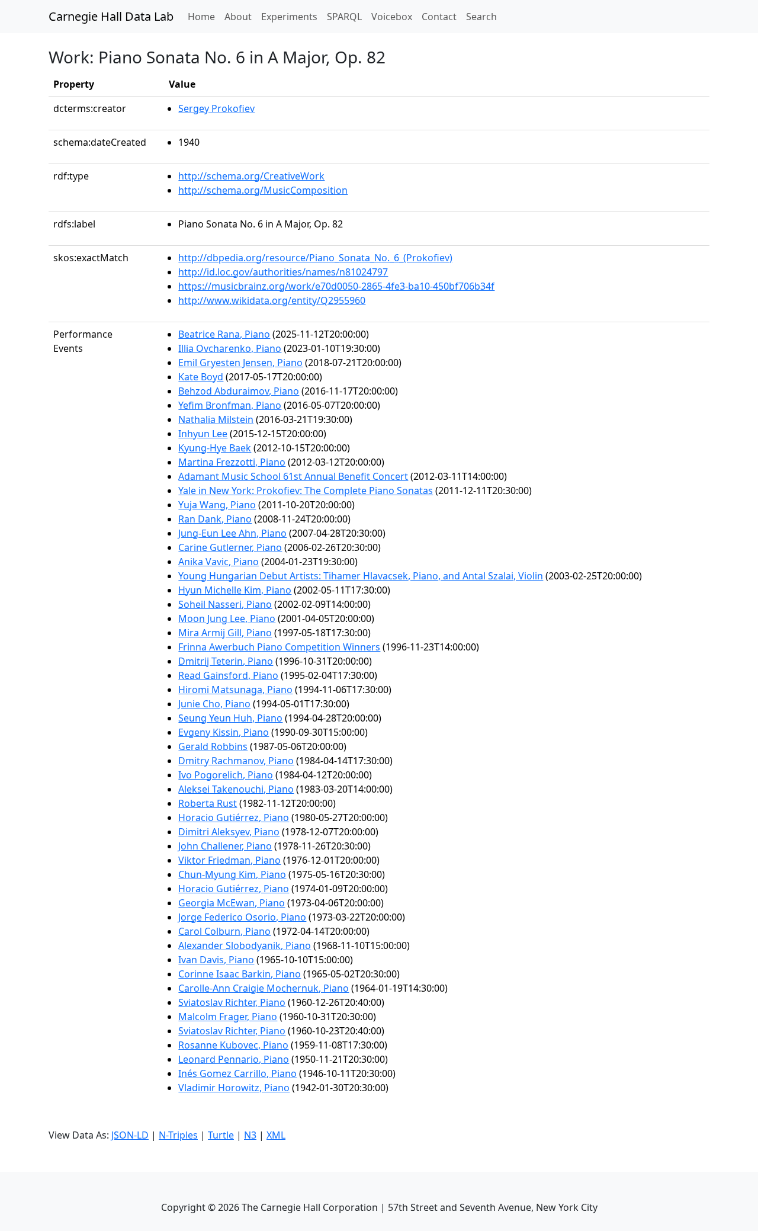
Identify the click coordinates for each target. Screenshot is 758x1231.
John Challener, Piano (225, 845)
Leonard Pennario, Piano (233, 1059)
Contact (439, 16)
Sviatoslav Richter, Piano (231, 1002)
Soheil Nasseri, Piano (225, 604)
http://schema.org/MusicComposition (263, 190)
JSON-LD (130, 1135)
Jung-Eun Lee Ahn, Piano (232, 533)
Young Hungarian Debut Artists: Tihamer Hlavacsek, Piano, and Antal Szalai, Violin (360, 575)
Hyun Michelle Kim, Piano (234, 590)
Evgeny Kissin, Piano (223, 732)
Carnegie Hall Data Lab (111, 16)
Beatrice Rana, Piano (224, 334)
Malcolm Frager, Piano (227, 1016)
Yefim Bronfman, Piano (229, 405)
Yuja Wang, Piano (217, 504)
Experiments (289, 16)
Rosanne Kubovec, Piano (233, 1045)
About (238, 16)
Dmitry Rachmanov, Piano (236, 760)
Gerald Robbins (213, 746)
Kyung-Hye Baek (214, 447)
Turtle (221, 1135)
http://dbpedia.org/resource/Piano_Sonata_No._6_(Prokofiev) (315, 257)
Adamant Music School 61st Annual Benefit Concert (293, 476)
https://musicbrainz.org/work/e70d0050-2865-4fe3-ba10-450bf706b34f (336, 286)
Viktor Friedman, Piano (229, 860)
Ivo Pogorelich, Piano (225, 774)
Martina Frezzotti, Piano (231, 462)
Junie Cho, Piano (214, 703)
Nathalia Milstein (215, 419)
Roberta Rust (207, 803)
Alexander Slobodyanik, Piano (244, 945)
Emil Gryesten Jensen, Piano (240, 362)
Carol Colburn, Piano (224, 931)
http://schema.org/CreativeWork (251, 175)
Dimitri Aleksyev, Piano (229, 831)
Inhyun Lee (202, 433)
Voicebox (391, 16)
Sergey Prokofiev (216, 108)
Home (204, 16)
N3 (250, 1135)
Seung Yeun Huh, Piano (230, 718)
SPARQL (344, 16)
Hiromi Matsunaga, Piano (235, 689)
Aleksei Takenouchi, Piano (236, 789)
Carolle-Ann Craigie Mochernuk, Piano (263, 988)
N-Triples (178, 1135)
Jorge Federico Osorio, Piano (242, 917)
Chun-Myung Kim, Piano (232, 874)
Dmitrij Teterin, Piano (225, 661)
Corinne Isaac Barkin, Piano (239, 973)
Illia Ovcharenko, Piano (229, 348)
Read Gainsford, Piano (228, 675)
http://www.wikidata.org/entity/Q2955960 (271, 300)
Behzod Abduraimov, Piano (238, 390)
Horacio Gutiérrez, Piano (233, 817)
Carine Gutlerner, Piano (230, 547)
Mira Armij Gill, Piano (225, 632)
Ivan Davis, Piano (216, 959)
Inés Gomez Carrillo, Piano (237, 1073)
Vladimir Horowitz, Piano (234, 1087)
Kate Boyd (200, 376)
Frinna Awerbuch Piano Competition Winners (279, 646)
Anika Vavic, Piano (218, 561)
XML (275, 1135)
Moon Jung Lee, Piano (226, 618)
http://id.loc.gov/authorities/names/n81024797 (283, 271)
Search (481, 16)
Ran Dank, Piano (215, 518)
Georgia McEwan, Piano (231, 902)
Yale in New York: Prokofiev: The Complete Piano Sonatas (305, 490)
